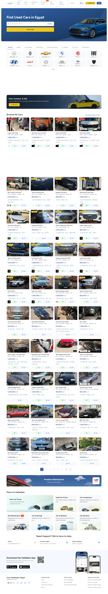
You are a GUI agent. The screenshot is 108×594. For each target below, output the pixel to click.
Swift (95, 265)
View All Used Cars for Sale (92, 115)
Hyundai (88, 394)
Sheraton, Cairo (60, 298)
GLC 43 (33, 142)
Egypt (11, 582)
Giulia (81, 202)
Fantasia (95, 298)
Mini (21, 199)
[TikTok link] (21, 583)
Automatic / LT (35, 429)
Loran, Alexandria (85, 298)
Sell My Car (91, 3)
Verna (93, 394)
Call (24, 146)
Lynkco (23, 140)
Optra (57, 331)
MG (17, 298)
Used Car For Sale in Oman (94, 587)
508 (42, 232)
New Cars (25, 3)
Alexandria (35, 329)
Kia (89, 140)
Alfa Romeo (95, 199)
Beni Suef (35, 427)
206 (66, 199)
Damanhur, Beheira (61, 427)
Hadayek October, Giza (13, 394)
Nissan (18, 427)
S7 (50, 265)
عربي (82, 3)
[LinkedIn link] (25, 583)
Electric (33, 267)
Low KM (81, 142)
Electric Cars (44, 3)
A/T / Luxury (10, 364)
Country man (10, 202)
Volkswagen (72, 361)
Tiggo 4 (94, 232)
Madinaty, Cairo (12, 427)
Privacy (43, 587)
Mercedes (48, 140)
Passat (57, 364)
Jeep (21, 394)
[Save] (27, 119)
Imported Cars (34, 3)
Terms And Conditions (47, 584)
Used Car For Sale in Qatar (94, 584)
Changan (71, 265)
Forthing (46, 265)
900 (27, 140)
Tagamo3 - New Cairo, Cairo (62, 329)
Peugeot (62, 199)
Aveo (23, 329)
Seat (47, 298)
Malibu (45, 427)
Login (99, 3)
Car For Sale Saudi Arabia (70, 584)
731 (66, 469)
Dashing (48, 199)
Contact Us (44, 582)
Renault (66, 298)
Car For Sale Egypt (68, 579)
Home (42, 579)
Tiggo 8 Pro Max (72, 232)
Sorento (20, 460)
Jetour (44, 199)
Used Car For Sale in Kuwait (94, 579)
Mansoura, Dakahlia (37, 361)
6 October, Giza (84, 140)
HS (20, 298)
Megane (71, 298)
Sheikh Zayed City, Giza (14, 199)
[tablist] (54, 47)
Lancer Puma (34, 364)
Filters (50, 23)
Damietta (83, 394)
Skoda (91, 298)
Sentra (22, 427)
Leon (50, 298)
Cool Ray (94, 361)
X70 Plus (23, 265)
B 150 (45, 329)
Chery (66, 232)
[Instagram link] (29, 583)
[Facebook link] (17, 583)
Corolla (9, 234)
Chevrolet (18, 329)
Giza (58, 460)
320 (92, 427)
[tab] (10, 47)
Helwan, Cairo (12, 329)
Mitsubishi (44, 361)
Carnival (93, 140)
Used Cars (18, 3)
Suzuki (90, 265)
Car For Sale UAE (68, 582)
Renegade (25, 394)
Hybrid (9, 142)
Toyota (23, 232)
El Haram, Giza (84, 361)
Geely (90, 361)
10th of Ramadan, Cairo (61, 394)
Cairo (58, 199)
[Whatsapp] (14, 146)
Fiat (68, 394)
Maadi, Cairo (84, 427)
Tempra (72, 394)
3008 (43, 394)
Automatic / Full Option (64, 331)
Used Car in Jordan (92, 582)
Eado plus (58, 267)
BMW (89, 427)
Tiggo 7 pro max (24, 361)
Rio (97, 460)
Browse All (30, 29)
